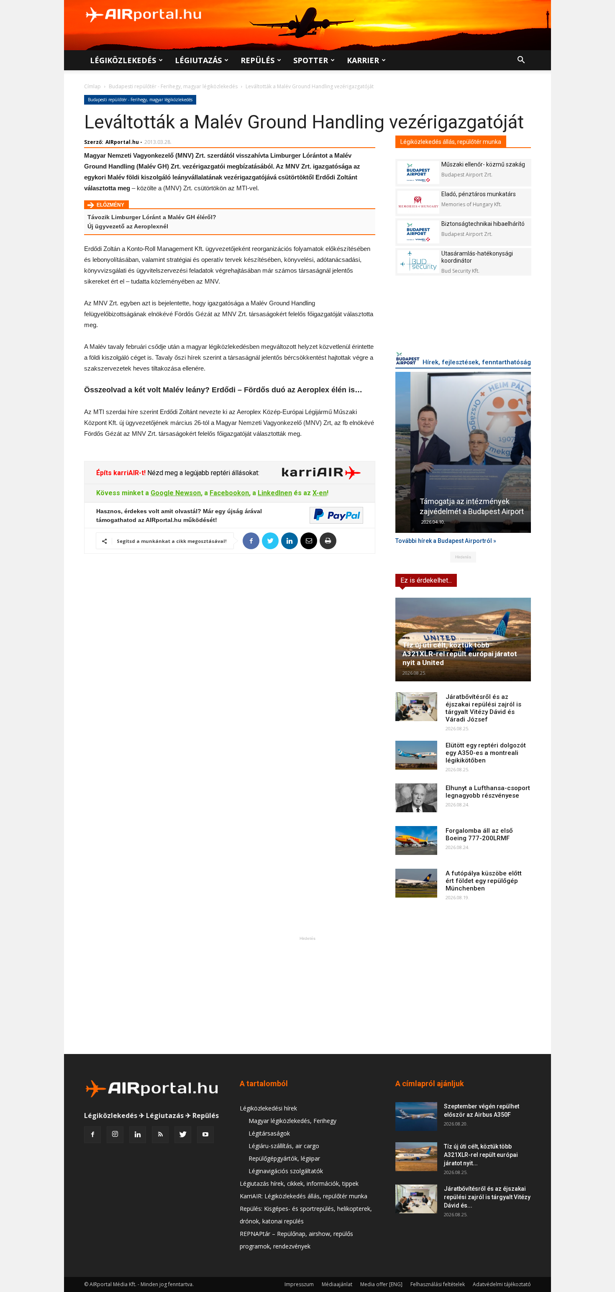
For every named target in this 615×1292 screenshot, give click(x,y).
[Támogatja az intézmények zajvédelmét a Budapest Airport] (463, 452)
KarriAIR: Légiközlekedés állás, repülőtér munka (303, 1196)
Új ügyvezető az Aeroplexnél (127, 226)
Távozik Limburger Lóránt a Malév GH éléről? (151, 217)
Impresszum (299, 1284)
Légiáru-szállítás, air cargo (284, 1146)
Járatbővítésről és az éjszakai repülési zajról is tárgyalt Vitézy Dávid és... (487, 1197)
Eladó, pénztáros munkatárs (478, 194)
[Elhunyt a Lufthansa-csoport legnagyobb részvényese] (416, 797)
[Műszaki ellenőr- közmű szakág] (418, 172)
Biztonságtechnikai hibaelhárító (483, 223)
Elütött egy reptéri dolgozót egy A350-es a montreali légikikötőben (486, 753)
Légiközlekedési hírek (268, 1108)
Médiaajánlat (337, 1284)
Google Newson (176, 493)
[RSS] (160, 1134)
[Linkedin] (137, 1134)
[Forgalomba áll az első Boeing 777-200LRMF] (416, 840)
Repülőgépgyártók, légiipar (284, 1158)
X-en (320, 493)
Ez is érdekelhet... (426, 580)
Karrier (363, 60)
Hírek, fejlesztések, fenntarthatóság (477, 362)
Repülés (257, 60)
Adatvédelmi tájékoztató (502, 1284)
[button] (521, 61)
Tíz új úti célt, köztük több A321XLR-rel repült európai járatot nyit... (481, 1155)
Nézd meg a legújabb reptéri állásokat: (202, 473)
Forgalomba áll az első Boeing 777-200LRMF (479, 834)
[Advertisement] (307, 995)
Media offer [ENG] (381, 1284)
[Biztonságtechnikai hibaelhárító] (418, 231)
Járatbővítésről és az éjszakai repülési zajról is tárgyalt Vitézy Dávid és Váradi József (483, 708)
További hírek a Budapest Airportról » (445, 540)
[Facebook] (92, 1134)
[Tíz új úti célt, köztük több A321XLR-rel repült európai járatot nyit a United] (463, 639)
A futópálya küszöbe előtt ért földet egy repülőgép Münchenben (484, 881)
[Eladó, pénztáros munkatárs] (418, 202)
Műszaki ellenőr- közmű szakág (483, 164)
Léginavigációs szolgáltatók (286, 1171)
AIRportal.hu (122, 142)
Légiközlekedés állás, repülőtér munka (450, 141)
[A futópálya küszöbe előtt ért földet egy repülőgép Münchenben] (416, 883)
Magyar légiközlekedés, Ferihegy (292, 1121)
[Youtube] (205, 1134)
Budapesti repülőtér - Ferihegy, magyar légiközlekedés (173, 86)
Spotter (310, 60)
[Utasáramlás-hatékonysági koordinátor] (418, 261)
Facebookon (229, 493)
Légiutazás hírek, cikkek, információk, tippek (299, 1183)
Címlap (92, 86)
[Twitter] (182, 1134)
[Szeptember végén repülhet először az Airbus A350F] (416, 1116)
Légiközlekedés (123, 60)
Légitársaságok (269, 1133)
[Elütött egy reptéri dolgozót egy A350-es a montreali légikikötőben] (416, 755)
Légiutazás (198, 60)
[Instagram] (115, 1134)
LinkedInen (275, 493)
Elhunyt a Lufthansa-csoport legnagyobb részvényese (488, 791)
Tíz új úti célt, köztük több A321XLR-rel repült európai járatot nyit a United (459, 654)
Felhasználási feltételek (437, 1284)
